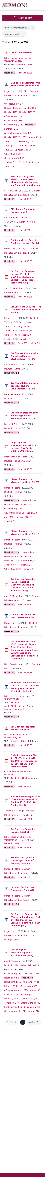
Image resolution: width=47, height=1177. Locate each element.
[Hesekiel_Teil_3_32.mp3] (6, 860)
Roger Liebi (10, 91)
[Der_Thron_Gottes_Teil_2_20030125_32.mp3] (6, 386)
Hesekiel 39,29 (24, 261)
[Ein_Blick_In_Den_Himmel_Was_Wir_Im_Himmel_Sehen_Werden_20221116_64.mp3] (6, 84)
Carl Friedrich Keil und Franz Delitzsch (18, 773)
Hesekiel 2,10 (23, 230)
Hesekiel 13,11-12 (29, 560)
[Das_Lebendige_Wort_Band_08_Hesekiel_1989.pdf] (6, 650)
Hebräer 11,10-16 (12, 137)
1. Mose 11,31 (10, 334)
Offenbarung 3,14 (28, 998)
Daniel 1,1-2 (25, 339)
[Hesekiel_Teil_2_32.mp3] (6, 889)
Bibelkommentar (12, 292)
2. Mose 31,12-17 (12, 162)
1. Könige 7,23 (11, 145)
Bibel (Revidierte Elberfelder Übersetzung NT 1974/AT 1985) (19, 838)
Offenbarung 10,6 (12, 990)
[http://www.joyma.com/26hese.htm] (6, 830)
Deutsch (21, 64)
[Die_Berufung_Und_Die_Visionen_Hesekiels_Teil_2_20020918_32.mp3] (6, 481)
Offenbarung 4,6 (25, 141)
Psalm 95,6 (9, 994)
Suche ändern (25, 17)
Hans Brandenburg (13, 664)
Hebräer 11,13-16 (27, 112)
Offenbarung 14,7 (32, 990)
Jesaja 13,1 (9, 326)
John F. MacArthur (13, 288)
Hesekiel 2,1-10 (28, 500)
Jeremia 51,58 (26, 330)
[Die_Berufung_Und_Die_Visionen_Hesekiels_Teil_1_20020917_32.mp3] (6, 533)
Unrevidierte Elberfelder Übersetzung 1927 (16, 736)
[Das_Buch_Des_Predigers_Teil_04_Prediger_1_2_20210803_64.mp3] (6, 920)
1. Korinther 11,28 (12, 154)
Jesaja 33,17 (10, 166)
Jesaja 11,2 (9, 141)
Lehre (17, 368)
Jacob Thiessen (12, 961)
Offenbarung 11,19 (13, 116)
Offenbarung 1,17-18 (30, 1002)
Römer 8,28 (28, 569)
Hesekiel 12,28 (24, 819)
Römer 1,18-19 (11, 998)
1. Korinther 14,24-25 (14, 512)
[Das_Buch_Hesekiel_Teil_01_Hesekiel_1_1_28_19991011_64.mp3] (6, 616)
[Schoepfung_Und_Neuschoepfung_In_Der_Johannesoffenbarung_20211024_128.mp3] (6, 952)
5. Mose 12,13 (11, 339)
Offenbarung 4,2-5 (31, 137)
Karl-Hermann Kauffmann (16, 217)
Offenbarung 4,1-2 (13, 120)
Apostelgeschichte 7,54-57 (17, 133)
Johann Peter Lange (14, 810)
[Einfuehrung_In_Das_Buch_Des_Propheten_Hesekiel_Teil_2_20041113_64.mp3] (6, 241)
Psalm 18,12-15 (11, 560)
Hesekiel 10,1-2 (11, 977)
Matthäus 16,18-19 (13, 1007)
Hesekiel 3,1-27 (11, 504)
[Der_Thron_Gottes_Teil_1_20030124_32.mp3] (6, 415)
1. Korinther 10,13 (12, 569)
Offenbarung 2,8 (12, 1011)
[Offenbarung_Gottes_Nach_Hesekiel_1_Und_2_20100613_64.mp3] (6, 210)
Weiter (32, 1022)
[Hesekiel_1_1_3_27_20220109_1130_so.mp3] (6, 181)
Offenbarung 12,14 (13, 508)
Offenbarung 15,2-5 (14, 103)
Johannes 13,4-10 (28, 145)
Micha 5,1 (35, 343)
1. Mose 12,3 (25, 334)
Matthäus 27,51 (11, 129)
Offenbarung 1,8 (32, 1007)
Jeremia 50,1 (10, 330)
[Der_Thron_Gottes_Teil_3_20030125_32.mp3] (6, 356)
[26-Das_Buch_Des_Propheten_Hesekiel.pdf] (6, 52)
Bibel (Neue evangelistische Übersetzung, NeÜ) (17, 59)
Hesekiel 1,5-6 (32, 973)
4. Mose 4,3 (27, 556)
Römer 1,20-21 (11, 986)
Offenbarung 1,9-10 (13, 124)
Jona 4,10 (9, 517)
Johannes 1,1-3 (11, 1002)
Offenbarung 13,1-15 (14, 158)
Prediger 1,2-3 (11, 939)
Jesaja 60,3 (10, 564)
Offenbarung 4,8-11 (13, 973)
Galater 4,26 (30, 108)
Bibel (30, 64)
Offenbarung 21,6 (31, 1011)
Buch (6, 668)
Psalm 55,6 (26, 504)
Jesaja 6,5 (9, 521)
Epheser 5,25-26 (23, 149)
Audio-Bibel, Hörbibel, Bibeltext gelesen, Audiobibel (19, 707)
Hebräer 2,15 (24, 564)
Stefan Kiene (10, 190)
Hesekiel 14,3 (27, 552)
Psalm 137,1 (22, 343)
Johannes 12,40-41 (29, 982)
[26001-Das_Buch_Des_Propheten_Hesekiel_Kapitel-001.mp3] (6, 687)
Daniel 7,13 (32, 512)
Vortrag (31, 221)
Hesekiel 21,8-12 (24, 517)
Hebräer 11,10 (10, 112)
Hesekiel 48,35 (24, 72)
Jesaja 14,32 (23, 326)
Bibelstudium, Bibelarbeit (16, 95)
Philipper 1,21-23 (31, 162)
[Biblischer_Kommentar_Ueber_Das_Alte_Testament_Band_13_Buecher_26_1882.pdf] (6, 761)
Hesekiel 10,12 (11, 982)
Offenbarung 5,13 (28, 986)
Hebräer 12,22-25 (13, 108)
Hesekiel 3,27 (24, 199)
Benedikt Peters (12, 364)
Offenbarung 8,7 (25, 994)
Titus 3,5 (8, 149)
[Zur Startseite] (15, 5)
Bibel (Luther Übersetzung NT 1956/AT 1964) (19, 697)
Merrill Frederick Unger (15, 456)
